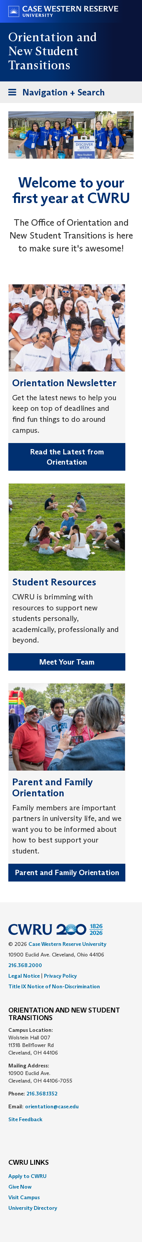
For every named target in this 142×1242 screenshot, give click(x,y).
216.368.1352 (42, 1093)
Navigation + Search (54, 94)
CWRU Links (28, 1163)
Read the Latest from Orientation (67, 457)
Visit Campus (24, 1197)
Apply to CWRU (27, 1176)
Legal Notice (24, 975)
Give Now (19, 1186)
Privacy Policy (60, 975)
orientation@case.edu (52, 1106)
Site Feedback (25, 1119)
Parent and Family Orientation (67, 872)
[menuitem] (71, 1176)
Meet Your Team (67, 661)
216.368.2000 (25, 965)
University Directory (32, 1208)
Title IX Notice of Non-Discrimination (54, 986)
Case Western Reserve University (67, 944)
